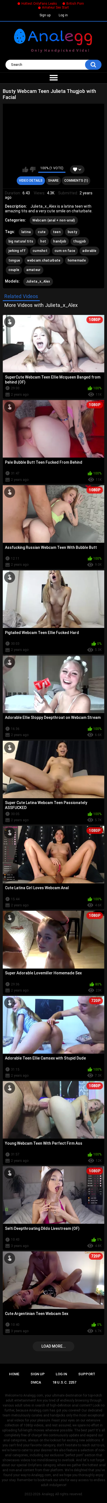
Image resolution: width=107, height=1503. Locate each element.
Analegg (48, 1494)
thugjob (79, 241)
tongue (14, 260)
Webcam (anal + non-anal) (53, 220)
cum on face (65, 251)
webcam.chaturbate (43, 260)
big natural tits (21, 241)
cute (42, 232)
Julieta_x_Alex (38, 281)
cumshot (40, 251)
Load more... (53, 1346)
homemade (77, 260)
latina (26, 232)
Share (53, 180)
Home (14, 1374)
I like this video (25, 169)
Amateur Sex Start (55, 7)
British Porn (75, 4)
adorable (89, 251)
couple (14, 270)
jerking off (17, 251)
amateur (33, 270)
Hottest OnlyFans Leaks (39, 4)
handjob (59, 241)
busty (72, 232)
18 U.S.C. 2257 (64, 1382)
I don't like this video (32, 169)
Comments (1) (76, 180)
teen (57, 232)
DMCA (36, 1382)
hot (43, 241)
